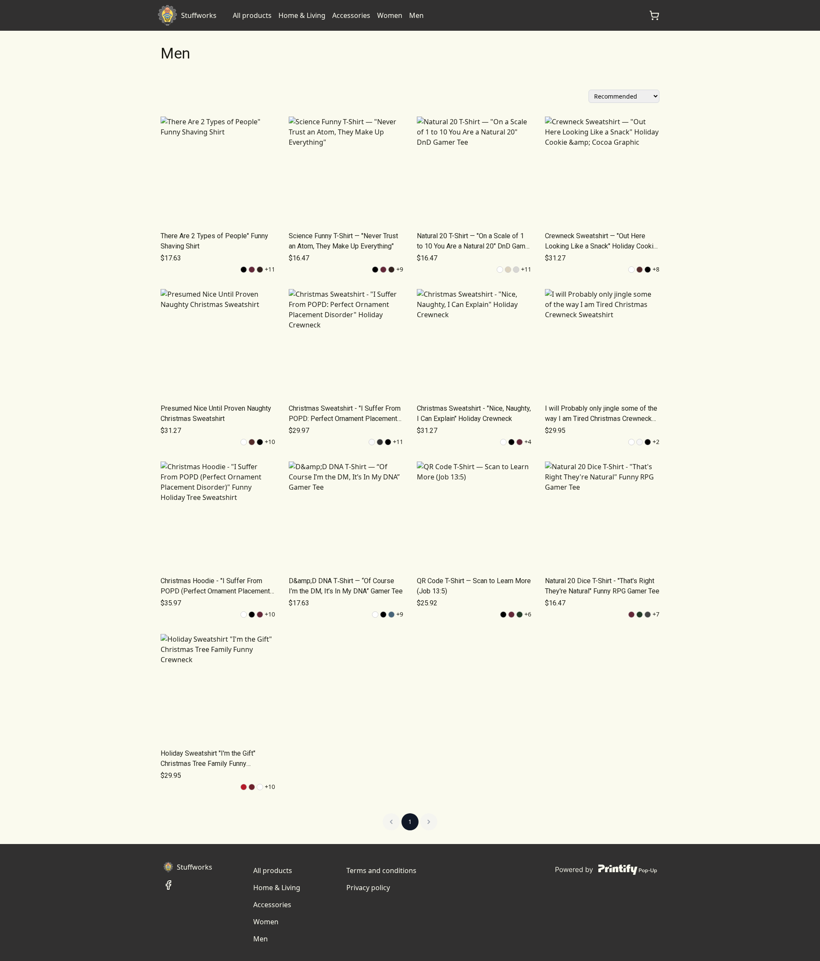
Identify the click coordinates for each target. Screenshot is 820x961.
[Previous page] (391, 821)
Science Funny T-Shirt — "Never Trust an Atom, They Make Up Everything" (343, 241)
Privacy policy (368, 887)
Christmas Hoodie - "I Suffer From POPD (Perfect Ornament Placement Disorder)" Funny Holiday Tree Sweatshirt (215, 586)
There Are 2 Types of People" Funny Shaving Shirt (214, 241)
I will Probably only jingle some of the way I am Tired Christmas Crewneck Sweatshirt (601, 414)
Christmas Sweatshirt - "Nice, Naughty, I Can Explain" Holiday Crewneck (474, 413)
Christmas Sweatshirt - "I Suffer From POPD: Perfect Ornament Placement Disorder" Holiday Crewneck (345, 414)
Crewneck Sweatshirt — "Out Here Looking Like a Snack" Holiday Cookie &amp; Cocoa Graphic (601, 241)
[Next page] (428, 821)
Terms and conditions (381, 870)
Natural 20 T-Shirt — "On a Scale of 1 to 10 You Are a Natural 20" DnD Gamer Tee (474, 241)
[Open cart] (654, 15)
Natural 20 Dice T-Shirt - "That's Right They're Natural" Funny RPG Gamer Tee (602, 586)
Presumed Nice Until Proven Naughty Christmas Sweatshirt (216, 413)
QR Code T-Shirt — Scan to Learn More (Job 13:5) (474, 586)
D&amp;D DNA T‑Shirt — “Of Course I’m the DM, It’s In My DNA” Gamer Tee (346, 586)
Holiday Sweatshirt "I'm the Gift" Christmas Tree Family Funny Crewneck (208, 759)
